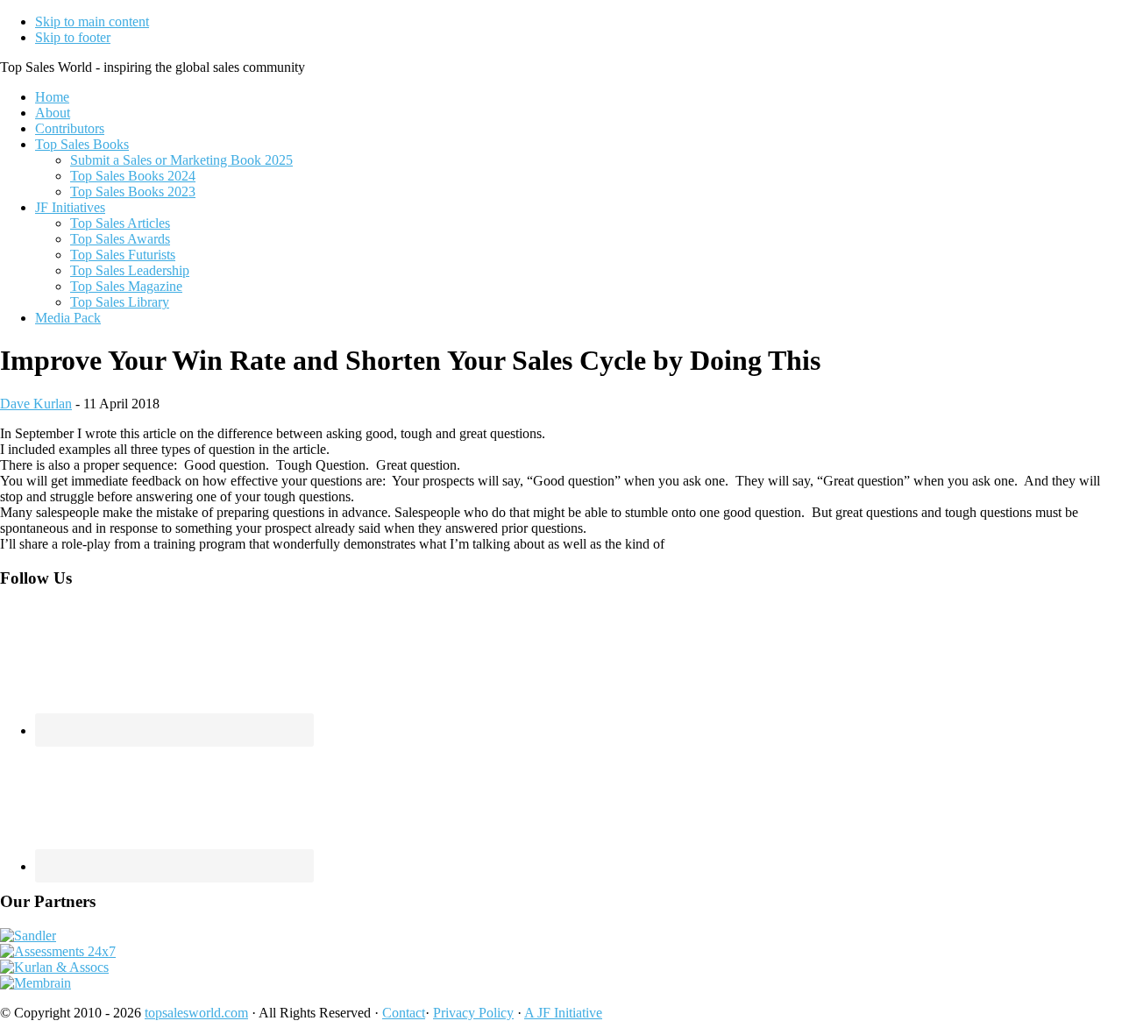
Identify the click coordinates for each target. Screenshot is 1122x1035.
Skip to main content (92, 21)
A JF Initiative (563, 1012)
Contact (403, 1012)
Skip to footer (72, 37)
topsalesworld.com (196, 1012)
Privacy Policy (473, 1012)
